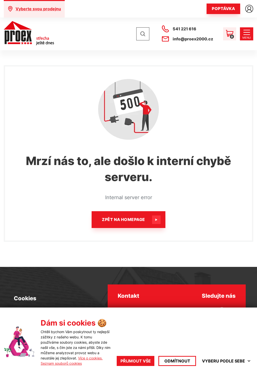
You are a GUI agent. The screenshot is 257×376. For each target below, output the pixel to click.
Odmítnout (177, 360)
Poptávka (223, 8)
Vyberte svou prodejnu (38, 8)
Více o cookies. (90, 358)
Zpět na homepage (123, 219)
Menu (246, 37)
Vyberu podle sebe (223, 360)
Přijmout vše (135, 360)
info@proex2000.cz (193, 38)
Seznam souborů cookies (61, 363)
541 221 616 (184, 28)
